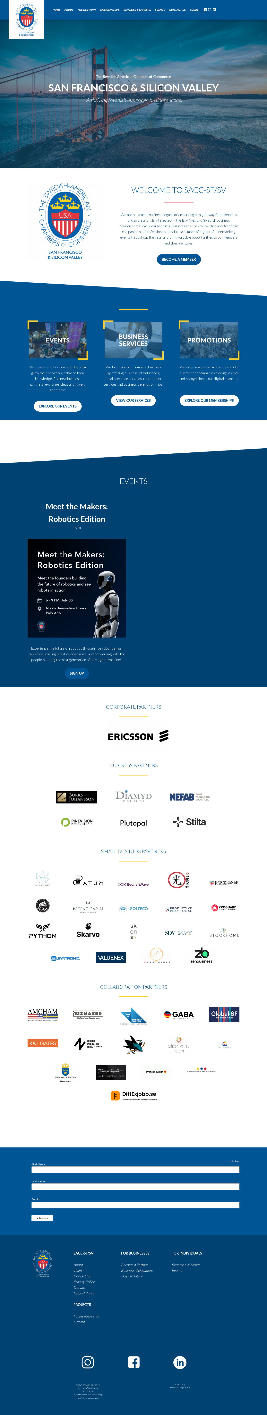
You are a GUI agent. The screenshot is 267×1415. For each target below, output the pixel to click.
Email (36, 1199)
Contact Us (82, 1276)
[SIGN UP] (77, 678)
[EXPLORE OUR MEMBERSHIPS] (209, 405)
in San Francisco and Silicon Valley (87, 1394)
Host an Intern (132, 1276)
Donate (79, 1287)
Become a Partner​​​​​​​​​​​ (134, 1265)
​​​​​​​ (153, 1270)
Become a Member (186, 1265)
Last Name (38, 1181)
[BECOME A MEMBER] (179, 264)
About (78, 1265)
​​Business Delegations (137, 1270)
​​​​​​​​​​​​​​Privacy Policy (83, 1282)
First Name (38, 1164)
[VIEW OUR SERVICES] (133, 405)
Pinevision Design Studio (179, 1387)
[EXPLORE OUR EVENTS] (58, 410)
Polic (88, 1293)
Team (77, 1270)
